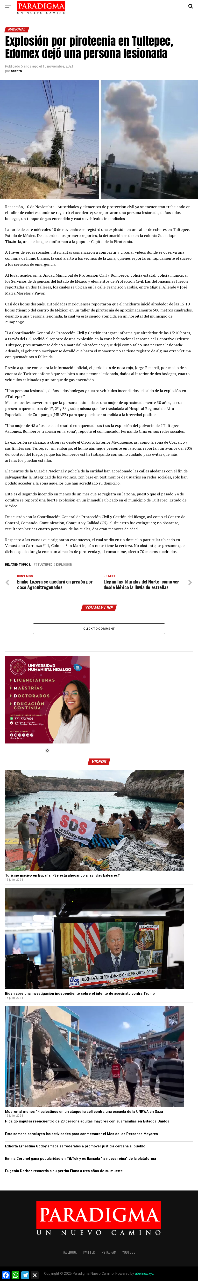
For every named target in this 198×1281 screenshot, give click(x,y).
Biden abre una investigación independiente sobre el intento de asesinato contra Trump (80, 994)
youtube (128, 1252)
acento (16, 71)
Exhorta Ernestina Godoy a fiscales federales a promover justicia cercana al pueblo (75, 1146)
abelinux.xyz (144, 1274)
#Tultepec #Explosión (53, 564)
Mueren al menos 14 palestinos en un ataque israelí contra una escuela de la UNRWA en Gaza (84, 1112)
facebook (70, 1252)
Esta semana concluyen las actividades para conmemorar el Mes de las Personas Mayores (81, 1134)
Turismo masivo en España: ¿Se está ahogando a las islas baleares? (62, 875)
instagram (108, 1252)
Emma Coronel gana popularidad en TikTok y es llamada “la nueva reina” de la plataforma (80, 1159)
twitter (88, 1252)
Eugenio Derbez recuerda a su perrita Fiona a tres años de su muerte (64, 1171)
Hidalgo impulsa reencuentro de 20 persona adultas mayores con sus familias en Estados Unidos (87, 1121)
